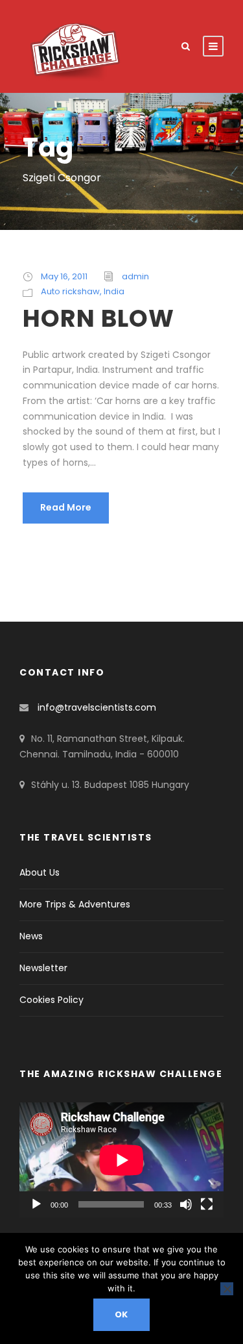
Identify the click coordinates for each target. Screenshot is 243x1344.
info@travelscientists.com (97, 707)
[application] (121, 1159)
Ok (122, 1314)
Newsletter (43, 967)
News (31, 936)
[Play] (36, 1204)
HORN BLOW (98, 318)
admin (135, 276)
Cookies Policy (51, 999)
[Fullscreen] (206, 1204)
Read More (65, 507)
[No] (226, 1288)
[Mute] (185, 1204)
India (114, 291)
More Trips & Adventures (74, 904)
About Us (39, 872)
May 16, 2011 (64, 276)
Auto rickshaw (70, 291)
